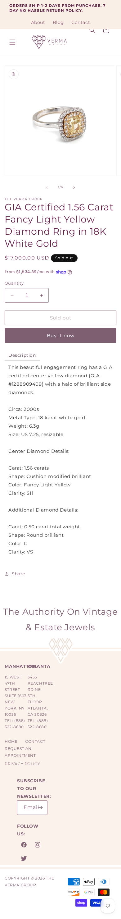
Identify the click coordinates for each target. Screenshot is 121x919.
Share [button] (18, 574)
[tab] (22, 356)
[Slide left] (47, 187)
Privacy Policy (22, 763)
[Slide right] (74, 187)
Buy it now (60, 335)
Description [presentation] (22, 355)
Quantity (14, 283)
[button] (12, 42)
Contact (35, 741)
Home (11, 741)
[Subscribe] (40, 807)
